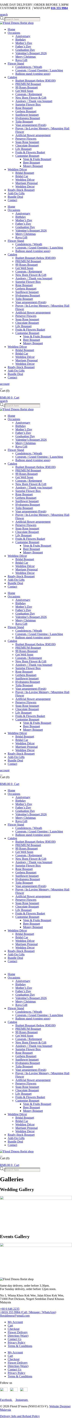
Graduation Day (25, 49)
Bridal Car (21, 176)
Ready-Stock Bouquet (21, 190)
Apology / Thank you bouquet (33, 101)
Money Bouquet (33, 166)
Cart (10, 1325)
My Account (15, 1322)
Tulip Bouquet (24, 121)
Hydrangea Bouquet (27, 118)
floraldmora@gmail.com (15, 1315)
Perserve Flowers (25, 138)
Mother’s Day (23, 43)
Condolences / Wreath (28, 67)
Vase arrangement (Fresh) (30, 125)
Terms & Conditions (20, 1346)
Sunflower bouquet (27, 114)
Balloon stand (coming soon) (32, 73)
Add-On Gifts (16, 193)
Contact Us (14, 1339)
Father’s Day (23, 46)
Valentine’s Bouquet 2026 (31, 53)
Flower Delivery (18, 1332)
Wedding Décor (17, 169)
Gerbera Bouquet (25, 111)
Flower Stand (16, 63)
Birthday (20, 39)
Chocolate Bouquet (27, 145)
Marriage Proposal (26, 183)
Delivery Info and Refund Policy (20, 1416)
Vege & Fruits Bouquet (37, 159)
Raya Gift (21, 60)
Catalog (12, 77)
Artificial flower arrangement (32, 135)
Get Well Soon (24, 90)
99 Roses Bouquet (26, 87)
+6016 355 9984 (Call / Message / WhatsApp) (28, 1312)
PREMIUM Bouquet (28, 84)
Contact (12, 200)
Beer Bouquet (31, 162)
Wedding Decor (25, 186)
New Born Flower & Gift (30, 97)
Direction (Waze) (18, 1335)
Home (11, 29)
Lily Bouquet (23, 149)
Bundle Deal (15, 196)
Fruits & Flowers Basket (30, 152)
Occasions (14, 32)
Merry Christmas (25, 56)
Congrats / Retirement (28, 94)
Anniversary (22, 36)
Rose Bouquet (24, 108)
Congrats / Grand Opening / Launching (39, 70)
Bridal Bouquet (24, 172)
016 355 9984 (59, 8)
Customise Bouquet (27, 155)
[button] (4, 14)
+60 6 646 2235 (9, 1308)
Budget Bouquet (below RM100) (35, 80)
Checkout (13, 1328)
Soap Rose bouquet (27, 142)
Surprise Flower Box (28, 104)
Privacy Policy (16, 1342)
